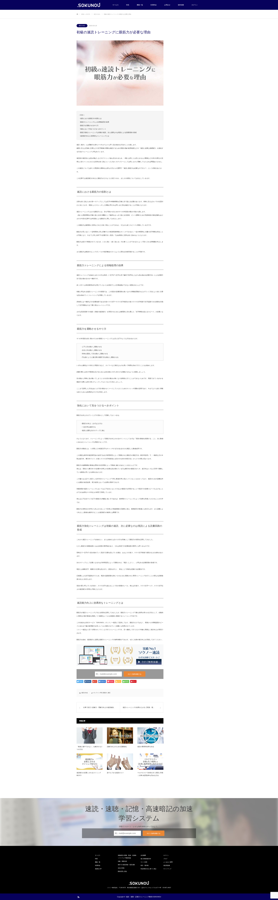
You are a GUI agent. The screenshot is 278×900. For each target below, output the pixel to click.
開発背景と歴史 (122, 871)
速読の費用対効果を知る (145, 746)
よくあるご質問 (168, 862)
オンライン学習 (98, 692)
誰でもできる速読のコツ (115, 773)
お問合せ (167, 5)
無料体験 (181, 5)
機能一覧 (140, 5)
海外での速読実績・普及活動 (126, 864)
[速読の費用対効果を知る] (150, 735)
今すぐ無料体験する (134, 674)
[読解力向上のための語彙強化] (120, 735)
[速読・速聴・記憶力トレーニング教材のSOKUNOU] (88, 4)
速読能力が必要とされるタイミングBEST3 (89, 774)
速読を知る (82, 25)
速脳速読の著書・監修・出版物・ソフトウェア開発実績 (127, 857)
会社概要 (143, 855)
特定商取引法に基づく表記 (148, 869)
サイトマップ (167, 869)
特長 (127, 5)
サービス (116, 5)
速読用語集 (166, 865)
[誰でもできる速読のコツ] (120, 761)
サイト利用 (144, 862)
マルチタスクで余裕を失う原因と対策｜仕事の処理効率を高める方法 (150, 774)
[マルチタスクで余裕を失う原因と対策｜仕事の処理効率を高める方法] (150, 761)
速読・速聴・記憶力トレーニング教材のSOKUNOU (143, 897)
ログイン (195, 5)
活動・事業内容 (122, 861)
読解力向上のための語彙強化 (117, 746)
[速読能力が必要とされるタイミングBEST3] (90, 761)
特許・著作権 (144, 865)
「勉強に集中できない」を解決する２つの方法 (89, 748)
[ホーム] (77, 10)
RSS (78, 896)
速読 (109, 692)
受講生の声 (98, 869)
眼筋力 (105, 692)
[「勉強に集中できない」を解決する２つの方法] (90, 735)
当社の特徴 (121, 868)
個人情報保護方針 (146, 858)
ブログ (165, 858)
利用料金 (154, 5)
